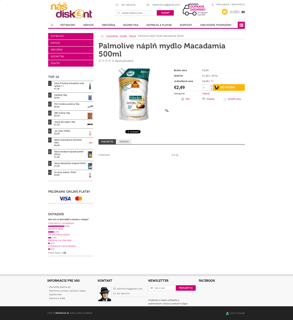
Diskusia (124, 142)
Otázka (210, 99)
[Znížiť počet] (211, 89)
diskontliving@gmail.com (129, 288)
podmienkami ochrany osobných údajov (168, 303)
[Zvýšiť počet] (211, 86)
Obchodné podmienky (215, 25)
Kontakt (186, 25)
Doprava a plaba (57, 298)
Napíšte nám (55, 294)
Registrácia (238, 4)
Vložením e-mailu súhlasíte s (168, 302)
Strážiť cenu (234, 99)
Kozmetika (130, 25)
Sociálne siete (55, 228)
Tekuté (206, 93)
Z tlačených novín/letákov (62, 246)
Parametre (107, 142)
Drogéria (108, 25)
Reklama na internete (59, 240)
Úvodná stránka (52, 25)
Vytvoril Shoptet (237, 313)
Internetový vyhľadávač (61, 223)
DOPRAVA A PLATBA (159, 25)
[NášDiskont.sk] (71, 10)
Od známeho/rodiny (59, 234)
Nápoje (88, 25)
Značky (55, 63)
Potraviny (67, 25)
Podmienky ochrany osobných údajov (67, 290)
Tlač (187, 99)
